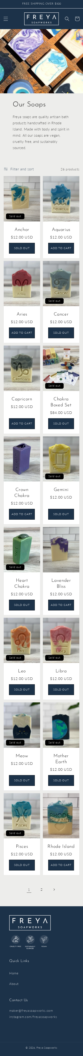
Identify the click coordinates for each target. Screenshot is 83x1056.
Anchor (22, 229)
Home (13, 973)
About (14, 984)
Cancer (61, 314)
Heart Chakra (22, 583)
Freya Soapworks (46, 1047)
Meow (22, 756)
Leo (22, 671)
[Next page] (54, 889)
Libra (61, 671)
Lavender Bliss (61, 583)
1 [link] (29, 889)
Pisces (22, 846)
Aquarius (61, 229)
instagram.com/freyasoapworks (33, 1017)
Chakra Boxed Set (60, 402)
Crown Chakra (22, 493)
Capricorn (22, 399)
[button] (6, 19)
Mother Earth (61, 759)
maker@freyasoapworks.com (31, 1010)
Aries (22, 314)
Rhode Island (60, 846)
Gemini (61, 490)
